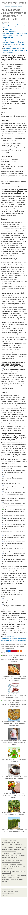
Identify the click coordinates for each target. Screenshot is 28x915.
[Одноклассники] (19, 651)
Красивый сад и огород (14, 3)
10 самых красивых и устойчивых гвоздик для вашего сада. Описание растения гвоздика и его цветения (14, 849)
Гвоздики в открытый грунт (20, 644)
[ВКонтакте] (8, 651)
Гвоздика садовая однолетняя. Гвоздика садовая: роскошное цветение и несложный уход (15, 35)
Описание (8, 39)
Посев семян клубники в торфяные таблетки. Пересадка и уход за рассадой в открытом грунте (13, 866)
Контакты (4, 891)
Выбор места (9, 29)
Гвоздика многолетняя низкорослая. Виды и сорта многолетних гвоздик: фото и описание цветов (15, 50)
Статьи (20, 6)
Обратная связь (5, 895)
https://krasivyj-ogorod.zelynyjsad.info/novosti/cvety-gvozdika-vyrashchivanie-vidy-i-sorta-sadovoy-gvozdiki (13, 638)
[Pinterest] (14, 651)
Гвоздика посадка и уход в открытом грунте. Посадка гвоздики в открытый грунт (14, 26)
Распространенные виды (12, 41)
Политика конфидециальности (8, 893)
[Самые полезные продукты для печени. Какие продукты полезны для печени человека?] (14, 792)
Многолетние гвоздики (9, 648)
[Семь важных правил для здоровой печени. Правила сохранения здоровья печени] (14, 693)
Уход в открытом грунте (10, 644)
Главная (7, 6)
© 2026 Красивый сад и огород (8, 889)
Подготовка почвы (10, 31)
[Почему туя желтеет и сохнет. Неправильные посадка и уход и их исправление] (14, 828)
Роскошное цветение (5, 646)
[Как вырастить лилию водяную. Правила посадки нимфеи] (14, 702)
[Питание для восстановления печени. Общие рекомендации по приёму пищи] (14, 774)
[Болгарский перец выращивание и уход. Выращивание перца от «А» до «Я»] (14, 811)
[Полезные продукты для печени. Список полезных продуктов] (14, 757)
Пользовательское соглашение (12, 891)
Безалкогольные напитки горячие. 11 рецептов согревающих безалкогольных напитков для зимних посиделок (13, 855)
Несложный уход (13, 646)
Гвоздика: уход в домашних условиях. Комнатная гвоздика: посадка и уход (14, 43)
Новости (14, 6)
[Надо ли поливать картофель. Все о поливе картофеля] (14, 657)
